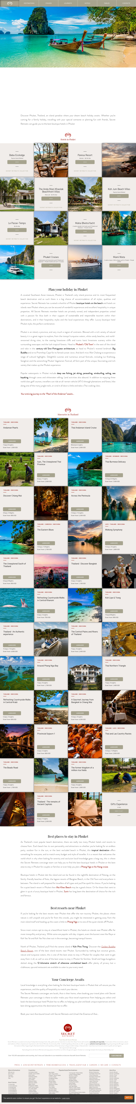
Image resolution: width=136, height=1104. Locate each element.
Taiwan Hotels (32, 1090)
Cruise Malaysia (12, 1090)
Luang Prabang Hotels (74, 1074)
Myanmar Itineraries (94, 1085)
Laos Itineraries (93, 1082)
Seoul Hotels (72, 1090)
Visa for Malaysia (114, 1082)
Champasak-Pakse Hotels (76, 1073)
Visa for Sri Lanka (114, 1091)
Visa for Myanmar (114, 1085)
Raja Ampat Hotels (54, 1091)
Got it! (128, 1097)
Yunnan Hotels (52, 1077)
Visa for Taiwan (114, 1093)
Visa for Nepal (113, 1087)
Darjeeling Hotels (53, 1078)
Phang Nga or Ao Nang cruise (94, 866)
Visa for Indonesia (114, 1078)
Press (17, 1065)
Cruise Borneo (12, 1087)
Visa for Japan (113, 1079)
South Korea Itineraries (95, 1090)
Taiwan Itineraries (94, 1093)
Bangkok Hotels (73, 1080)
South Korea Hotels (33, 1087)
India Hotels (31, 1075)
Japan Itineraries (93, 1081)
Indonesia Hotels (32, 1076)
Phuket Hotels (72, 1084)
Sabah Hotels (72, 1079)
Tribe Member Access (56, 1065)
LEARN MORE (12, 441)
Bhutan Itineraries (94, 1072)
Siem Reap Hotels (53, 1074)
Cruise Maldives (12, 1091)
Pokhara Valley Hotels (74, 1087)
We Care (104, 1065)
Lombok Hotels (53, 1088)
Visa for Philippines (115, 1088)
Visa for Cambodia (114, 1073)
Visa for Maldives (114, 1084)
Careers (93, 1065)
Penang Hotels (72, 1077)
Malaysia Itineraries (94, 1084)
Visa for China (113, 1075)
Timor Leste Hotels (33, 1093)
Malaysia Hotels (32, 1081)
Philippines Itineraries (95, 1088)
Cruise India (11, 1084)
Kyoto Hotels (52, 1093)
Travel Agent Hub (77, 1065)
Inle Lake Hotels (73, 1086)
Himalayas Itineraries (94, 1076)
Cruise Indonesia (12, 1085)
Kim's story (11, 1073)
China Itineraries (93, 1075)
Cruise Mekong (12, 1088)
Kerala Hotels (52, 1081)
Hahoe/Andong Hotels (74, 1089)
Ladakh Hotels (52, 1082)
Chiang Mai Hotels (73, 1081)
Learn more (66, 1098)
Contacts (116, 1065)
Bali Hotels (51, 1085)
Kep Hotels (51, 1072)
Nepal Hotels (31, 1084)
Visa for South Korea (115, 1090)
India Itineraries (93, 1078)
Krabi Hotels (72, 1083)
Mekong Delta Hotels (74, 1093)
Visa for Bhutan (114, 1072)
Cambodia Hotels (32, 1072)
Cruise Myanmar (12, 1093)
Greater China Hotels (34, 1073)
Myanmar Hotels (32, 1082)
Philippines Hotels (33, 1085)
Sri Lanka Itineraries (94, 1091)
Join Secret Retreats (33, 1065)
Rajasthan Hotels (53, 1084)
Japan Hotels (31, 1078)
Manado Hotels (53, 1090)
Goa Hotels (51, 1080)
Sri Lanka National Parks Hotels (77, 1092)
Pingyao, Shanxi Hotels (55, 1075)
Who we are (11, 1072)
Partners (10, 1075)
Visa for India (113, 1076)
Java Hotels (52, 1087)
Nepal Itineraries (93, 1087)
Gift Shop (10, 1076)
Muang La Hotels (73, 1076)
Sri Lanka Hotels (32, 1088)
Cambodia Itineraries (94, 1073)
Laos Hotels (31, 1079)
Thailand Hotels (32, 1091)
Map (9, 1078)
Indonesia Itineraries (94, 1079)
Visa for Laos (113, 1081)
